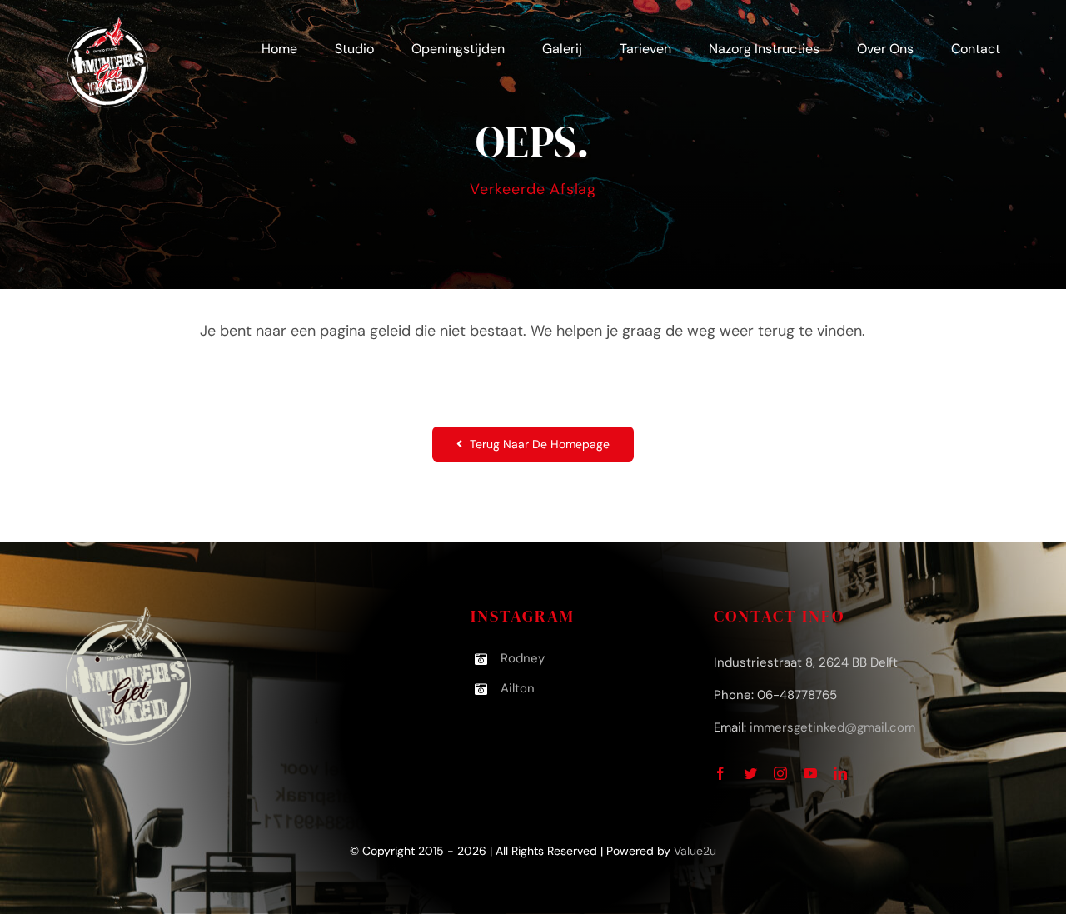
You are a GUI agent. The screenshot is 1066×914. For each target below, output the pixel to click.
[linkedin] (840, 773)
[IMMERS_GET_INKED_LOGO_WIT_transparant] (107, 24)
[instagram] (780, 773)
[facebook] (720, 773)
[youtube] (810, 773)
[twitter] (750, 773)
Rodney (523, 658)
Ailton (518, 688)
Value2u (695, 850)
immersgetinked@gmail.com (832, 727)
